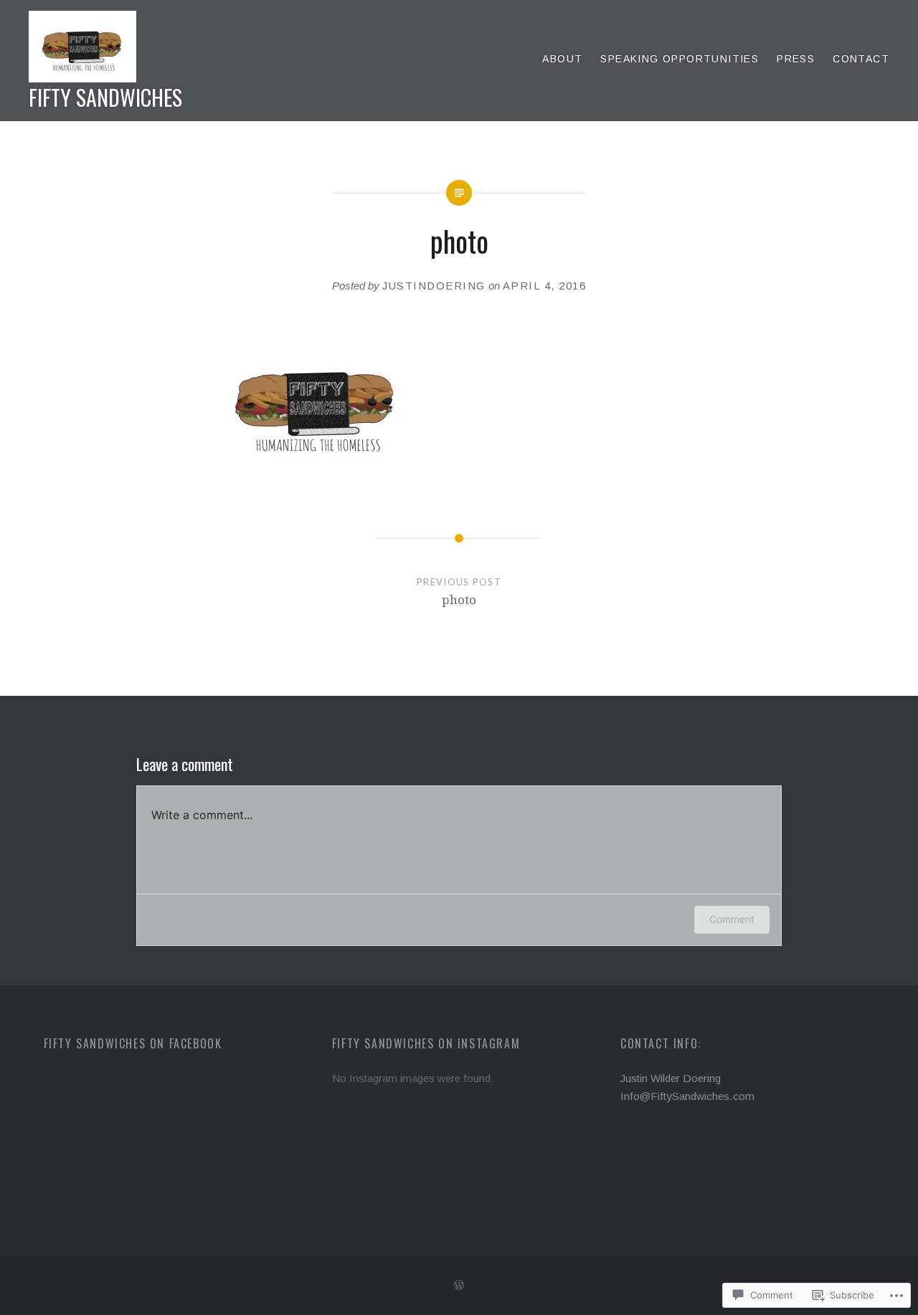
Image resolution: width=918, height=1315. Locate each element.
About (562, 58)
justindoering (434, 285)
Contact (861, 58)
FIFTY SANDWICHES (105, 97)
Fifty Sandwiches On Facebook (133, 1043)
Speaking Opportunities (679, 58)
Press (796, 58)
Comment (731, 919)
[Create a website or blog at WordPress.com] (459, 1285)
